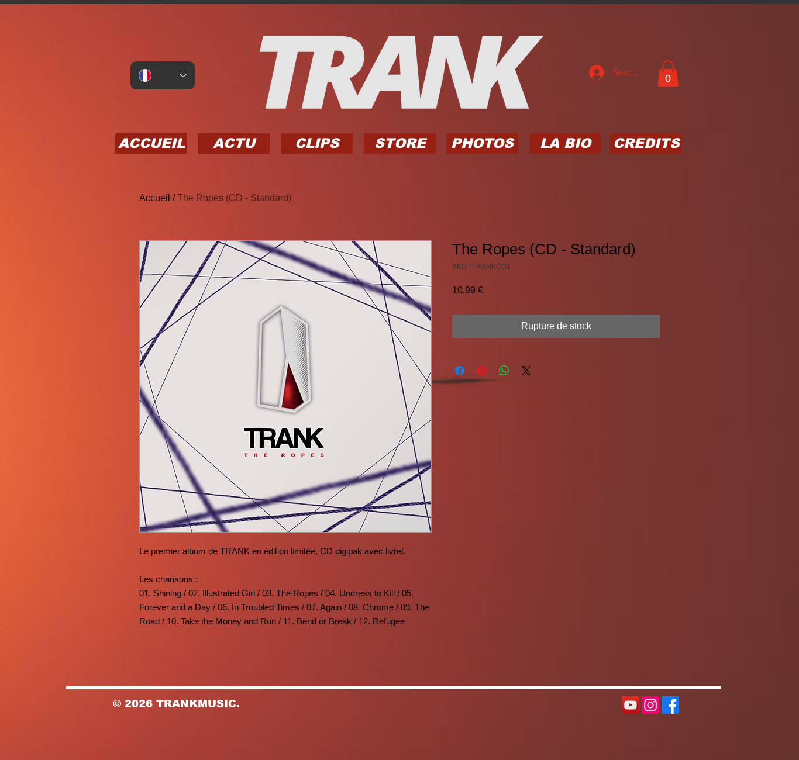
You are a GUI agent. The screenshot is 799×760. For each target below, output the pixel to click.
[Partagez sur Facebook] (460, 371)
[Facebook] (670, 705)
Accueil (154, 198)
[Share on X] (526, 371)
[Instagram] (650, 705)
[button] (668, 73)
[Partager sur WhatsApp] (504, 371)
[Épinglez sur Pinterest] (482, 371)
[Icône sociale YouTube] (630, 705)
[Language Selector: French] (162, 75)
